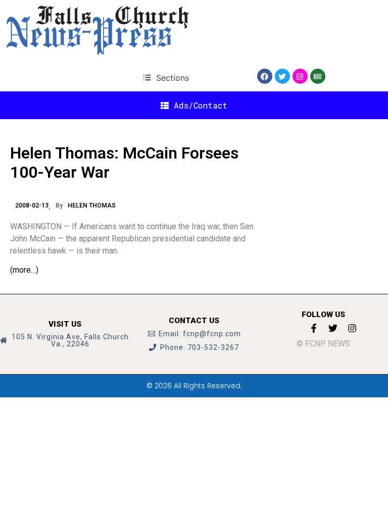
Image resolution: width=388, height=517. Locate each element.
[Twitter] (282, 76)
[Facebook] (264, 76)
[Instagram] (300, 76)
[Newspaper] (317, 76)
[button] (166, 77)
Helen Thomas (92, 205)
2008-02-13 (31, 205)
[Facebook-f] (313, 328)
